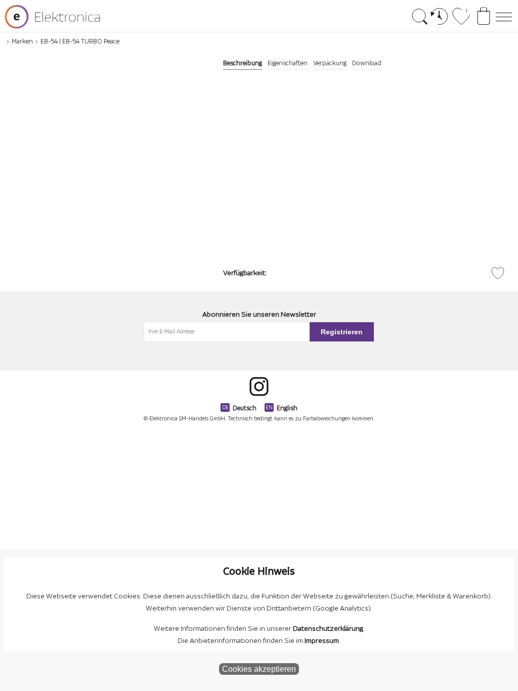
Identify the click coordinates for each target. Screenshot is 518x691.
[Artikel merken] (498, 273)
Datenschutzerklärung (328, 629)
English (287, 408)
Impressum (322, 641)
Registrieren (342, 332)
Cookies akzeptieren (259, 669)
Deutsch (244, 408)
